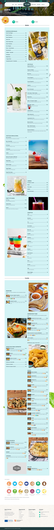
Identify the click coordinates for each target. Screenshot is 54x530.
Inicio (13, 4)
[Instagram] (41, 1)
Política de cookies (31, 513)
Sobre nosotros (20, 4)
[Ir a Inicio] (27, 4)
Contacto (43, 4)
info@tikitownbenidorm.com (44, 516)
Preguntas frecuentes (32, 516)
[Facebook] (40, 1)
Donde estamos (33, 4)
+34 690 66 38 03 (43, 514)
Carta (16, 4)
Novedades (38, 4)
